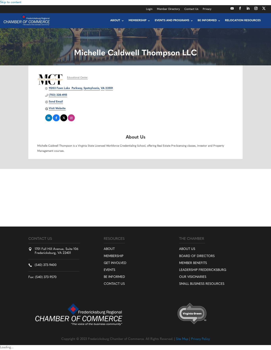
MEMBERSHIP (113, 256)
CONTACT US (114, 284)
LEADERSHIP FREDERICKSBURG (202, 270)
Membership (137, 20)
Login (149, 9)
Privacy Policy (200, 339)
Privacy (207, 9)
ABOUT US (187, 249)
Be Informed (207, 20)
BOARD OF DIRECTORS (197, 256)
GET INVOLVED (115, 263)
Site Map (182, 339)
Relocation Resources (243, 20)
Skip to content (10, 2)
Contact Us (191, 9)
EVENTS (109, 270)
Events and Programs (172, 20)
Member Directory (168, 9)
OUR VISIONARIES (192, 277)
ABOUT (109, 249)
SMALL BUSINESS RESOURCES (201, 284)
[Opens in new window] (232, 8)
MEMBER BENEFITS (193, 263)
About (115, 20)
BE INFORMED (114, 277)
